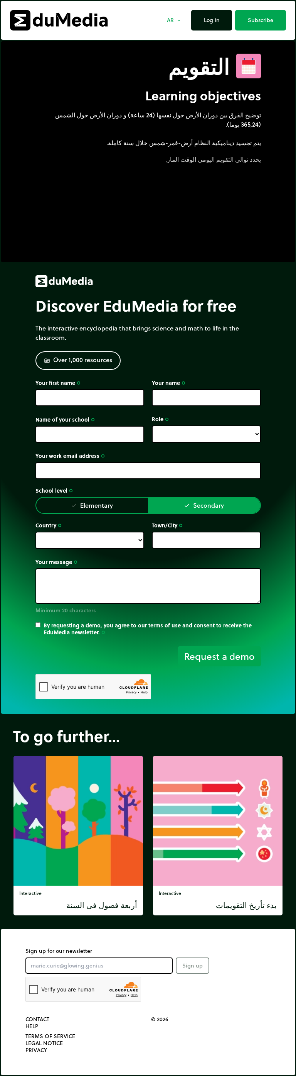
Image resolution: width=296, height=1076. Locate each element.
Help (31, 1026)
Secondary (204, 505)
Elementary (92, 505)
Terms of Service (50, 1036)
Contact (37, 1019)
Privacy (36, 1050)
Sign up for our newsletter (58, 950)
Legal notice (44, 1043)
